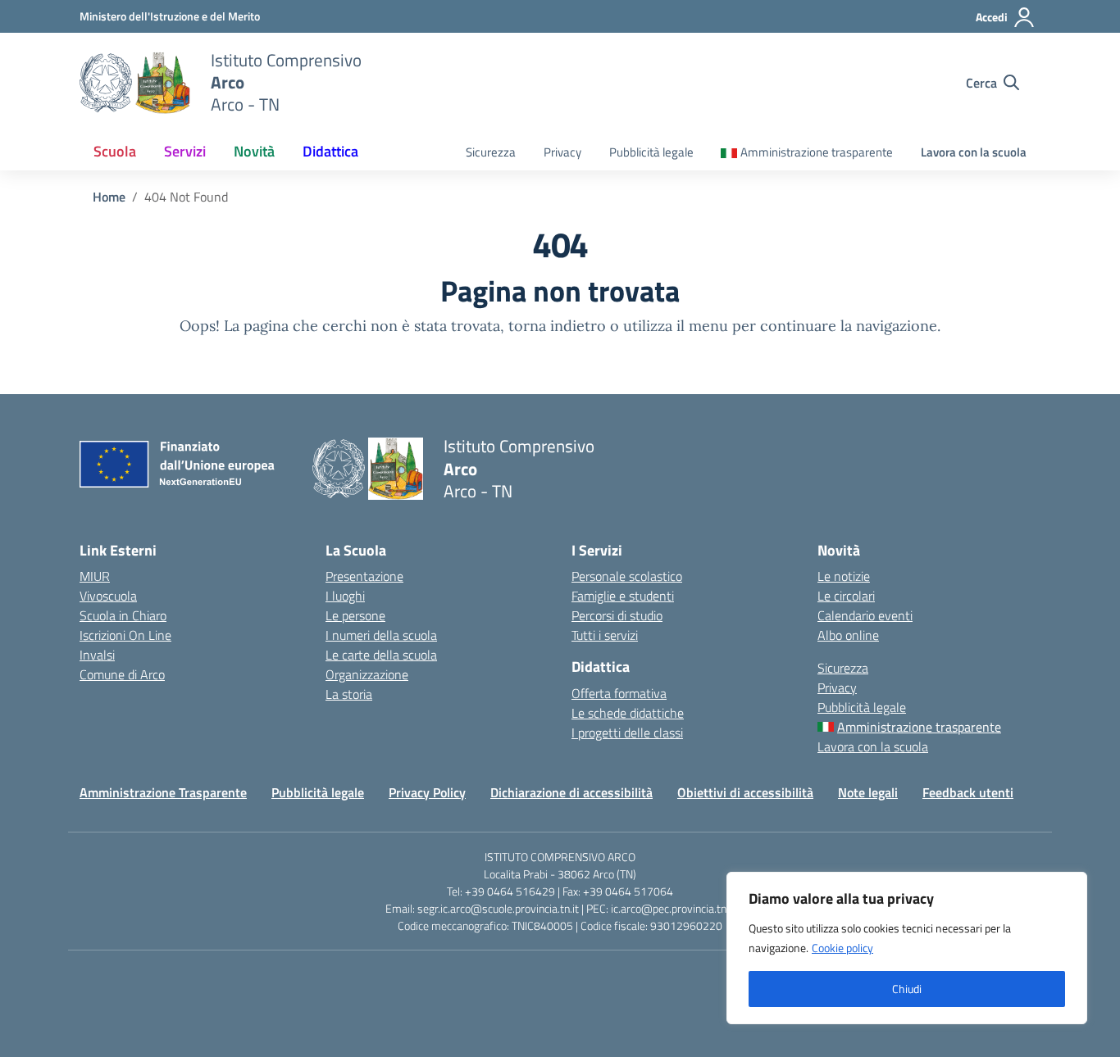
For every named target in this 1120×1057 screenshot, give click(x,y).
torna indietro (557, 325)
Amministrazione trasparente (816, 152)
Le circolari (846, 596)
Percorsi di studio (616, 615)
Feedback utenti (967, 792)
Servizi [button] (185, 151)
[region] (906, 948)
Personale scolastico (626, 576)
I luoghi (345, 596)
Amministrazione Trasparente (163, 792)
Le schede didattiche (627, 713)
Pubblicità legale (651, 152)
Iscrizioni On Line (125, 635)
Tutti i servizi (604, 635)
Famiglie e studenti (622, 596)
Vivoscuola (108, 596)
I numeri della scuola (381, 635)
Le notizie (843, 576)
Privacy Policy (427, 792)
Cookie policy (842, 947)
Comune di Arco (122, 674)
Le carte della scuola (381, 655)
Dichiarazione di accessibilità (571, 792)
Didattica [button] (330, 151)
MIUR (95, 576)
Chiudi (907, 988)
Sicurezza (491, 152)
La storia (349, 694)
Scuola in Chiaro (123, 615)
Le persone (355, 615)
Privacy (562, 152)
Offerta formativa (619, 693)
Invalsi (97, 655)
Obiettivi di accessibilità (745, 792)
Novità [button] (254, 151)
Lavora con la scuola (974, 152)
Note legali (868, 792)
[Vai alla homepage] (135, 83)
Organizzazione (367, 674)
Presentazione (364, 576)
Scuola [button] (114, 151)
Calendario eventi (865, 615)
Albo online (848, 635)
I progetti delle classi (627, 732)
